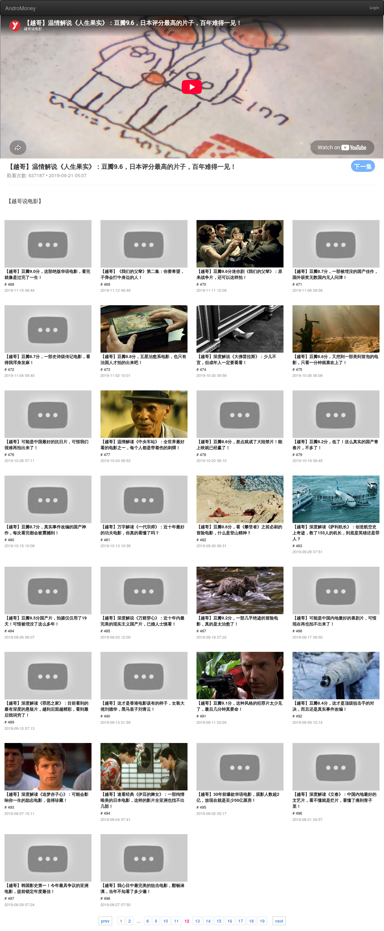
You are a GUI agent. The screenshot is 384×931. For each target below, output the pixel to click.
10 (165, 921)
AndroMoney (20, 8)
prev (105, 921)
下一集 (363, 166)
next (279, 921)
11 (176, 921)
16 (229, 921)
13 (197, 921)
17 (240, 921)
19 (262, 921)
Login (374, 8)
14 (208, 921)
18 (251, 921)
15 (219, 921)
